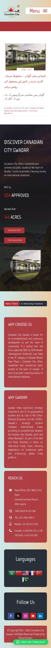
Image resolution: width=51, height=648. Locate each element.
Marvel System (25, 638)
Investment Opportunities (18, 111)
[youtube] (33, 616)
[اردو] (25, 579)
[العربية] (12, 572)
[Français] (32, 572)
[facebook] (11, 616)
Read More (7, 113)
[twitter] (18, 616)
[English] (25, 572)
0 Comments (33, 111)
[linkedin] (40, 616)
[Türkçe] (39, 572)
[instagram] (26, 616)
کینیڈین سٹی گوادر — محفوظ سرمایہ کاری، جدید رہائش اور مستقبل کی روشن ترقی (25, 81)
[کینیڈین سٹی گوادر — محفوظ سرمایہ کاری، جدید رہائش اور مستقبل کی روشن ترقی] (25, 56)
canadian (9, 108)
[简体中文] (18, 572)
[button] (30, 642)
